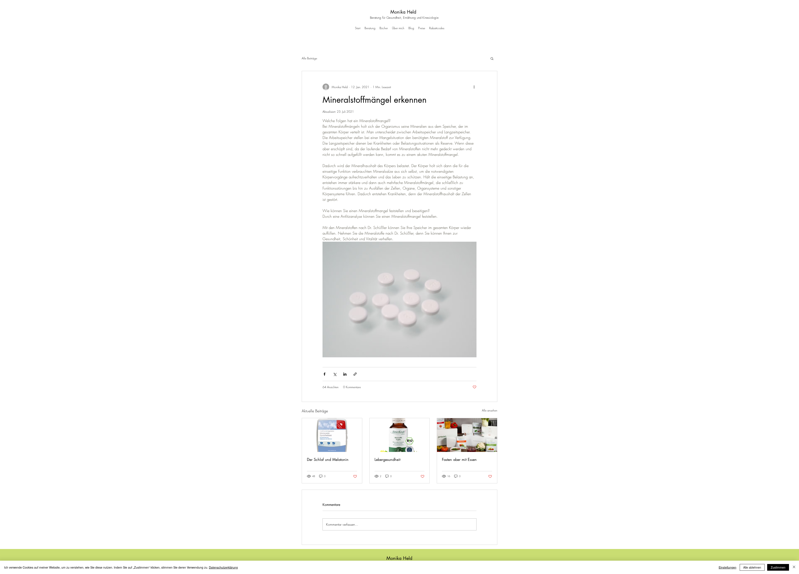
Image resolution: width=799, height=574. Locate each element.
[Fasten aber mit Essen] (467, 435)
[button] (492, 58)
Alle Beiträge (309, 58)
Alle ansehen (489, 410)
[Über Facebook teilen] (324, 374)
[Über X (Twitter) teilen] (335, 374)
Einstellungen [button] (727, 567)
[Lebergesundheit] (400, 435)
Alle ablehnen (752, 567)
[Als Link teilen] (355, 374)
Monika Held (403, 12)
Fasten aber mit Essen (459, 459)
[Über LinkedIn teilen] (345, 374)
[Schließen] (794, 567)
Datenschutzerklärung (223, 567)
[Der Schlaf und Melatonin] (332, 435)
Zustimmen (778, 567)
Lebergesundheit (387, 459)
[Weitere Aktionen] (473, 86)
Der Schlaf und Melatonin (328, 459)
